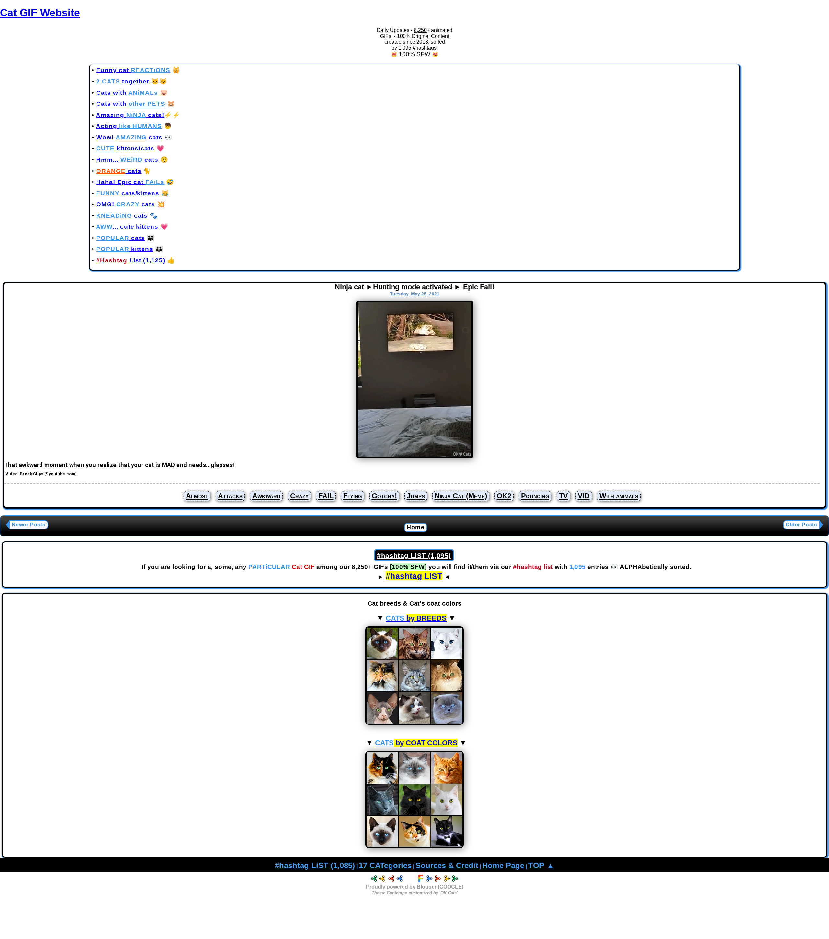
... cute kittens (127, 226)
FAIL (326, 496)
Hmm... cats (127, 159)
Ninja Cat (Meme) (461, 496)
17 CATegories (385, 865)
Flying (352, 496)
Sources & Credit (446, 865)
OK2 (504, 496)
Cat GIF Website (40, 12)
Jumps (416, 496)
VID (584, 496)
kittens (124, 249)
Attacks (230, 496)
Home (416, 527)
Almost (197, 496)
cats (119, 171)
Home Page (503, 865)
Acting (129, 126)
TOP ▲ (541, 865)
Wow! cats (129, 137)
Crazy (299, 496)
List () (130, 260)
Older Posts (801, 524)
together (122, 81)
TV (563, 496)
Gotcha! (384, 496)
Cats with (127, 92)
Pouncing (535, 496)
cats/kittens (127, 193)
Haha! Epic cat (130, 182)
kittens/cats (125, 148)
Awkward (266, 496)
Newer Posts (29, 524)
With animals (618, 496)
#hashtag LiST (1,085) (315, 865)
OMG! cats (125, 204)
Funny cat (133, 70)
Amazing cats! (130, 115)
